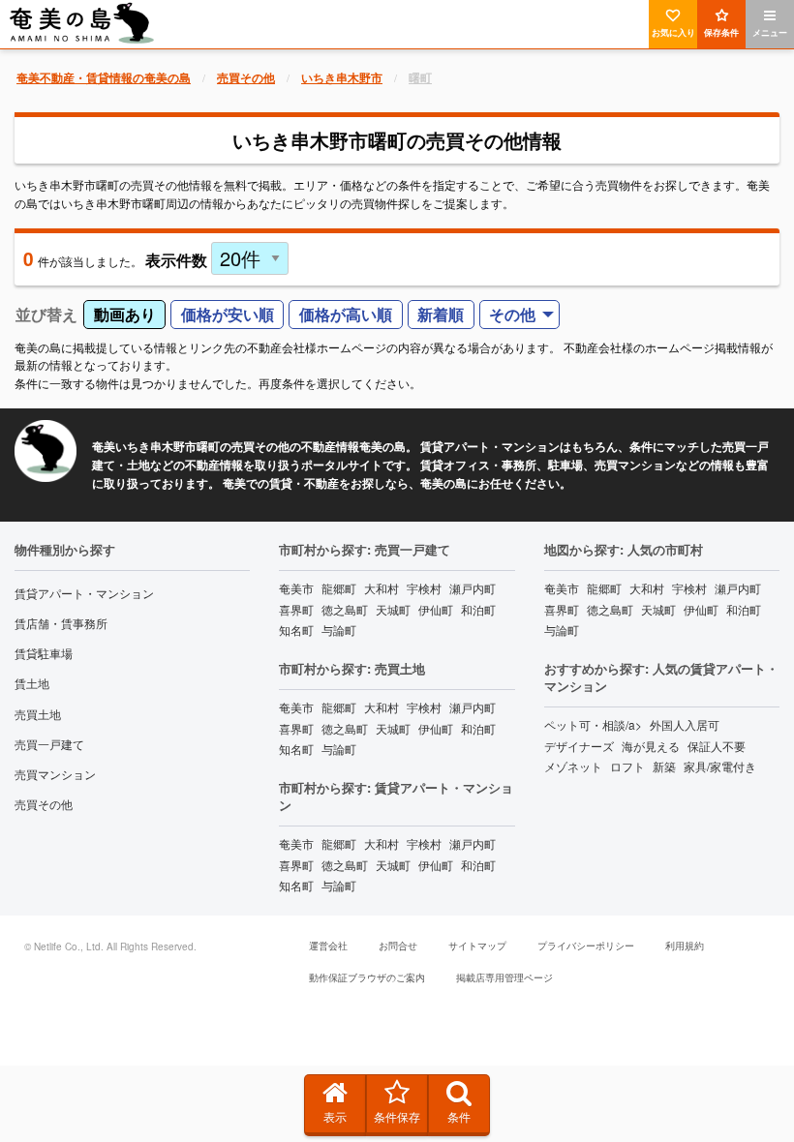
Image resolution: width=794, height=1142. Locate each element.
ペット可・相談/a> (593, 724)
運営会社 (328, 945)
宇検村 (424, 588)
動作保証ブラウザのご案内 (367, 977)
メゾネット (573, 766)
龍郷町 (338, 588)
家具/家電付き (720, 766)
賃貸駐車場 (44, 653)
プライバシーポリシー (585, 945)
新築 (664, 766)
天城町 (393, 609)
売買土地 (38, 714)
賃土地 (32, 683)
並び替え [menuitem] (46, 314)
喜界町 (296, 609)
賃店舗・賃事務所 (61, 623)
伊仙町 (435, 609)
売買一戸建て (49, 744)
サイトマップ (477, 945)
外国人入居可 (684, 724)
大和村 (381, 588)
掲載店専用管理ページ (504, 977)
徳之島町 (344, 609)
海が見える (651, 745)
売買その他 (44, 804)
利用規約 (684, 945)
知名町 (296, 629)
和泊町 (478, 609)
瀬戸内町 (472, 588)
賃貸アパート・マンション (84, 593)
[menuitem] (520, 315)
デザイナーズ (579, 745)
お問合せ (398, 945)
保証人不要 (716, 745)
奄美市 (296, 588)
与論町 (338, 629)
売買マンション (55, 774)
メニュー (769, 32)
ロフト (627, 766)
